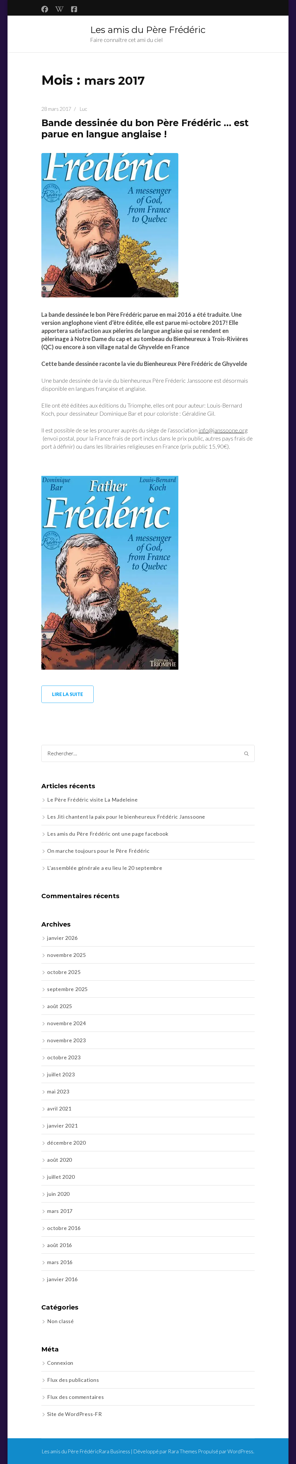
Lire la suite (67, 694)
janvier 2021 (62, 1125)
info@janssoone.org (223, 430)
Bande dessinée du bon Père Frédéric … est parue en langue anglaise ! (145, 128)
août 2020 (59, 1160)
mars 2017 (60, 1211)
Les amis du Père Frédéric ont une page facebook (108, 833)
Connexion (60, 1363)
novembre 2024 (66, 1023)
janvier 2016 (62, 1279)
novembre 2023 (66, 1040)
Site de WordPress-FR (74, 1414)
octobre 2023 (64, 1057)
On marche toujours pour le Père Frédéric (98, 851)
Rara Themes (182, 1451)
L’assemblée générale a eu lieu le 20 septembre (104, 868)
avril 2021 (59, 1108)
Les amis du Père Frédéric (148, 29)
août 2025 (59, 1006)
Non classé (60, 1321)
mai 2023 (58, 1091)
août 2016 (59, 1245)
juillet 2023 (61, 1074)
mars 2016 (60, 1262)
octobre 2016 (64, 1228)
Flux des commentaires (75, 1397)
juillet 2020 (61, 1177)
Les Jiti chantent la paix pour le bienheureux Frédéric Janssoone (126, 816)
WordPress (240, 1451)
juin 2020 (58, 1194)
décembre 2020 (66, 1142)
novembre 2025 (66, 955)
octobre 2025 (64, 972)
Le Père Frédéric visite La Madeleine (92, 799)
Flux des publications (73, 1380)
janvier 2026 (62, 938)
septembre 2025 (67, 989)
